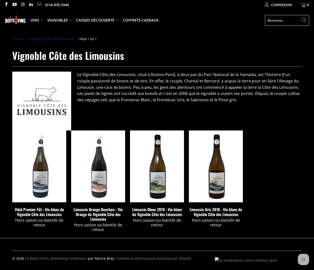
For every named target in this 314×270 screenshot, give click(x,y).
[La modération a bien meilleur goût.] (246, 260)
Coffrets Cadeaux (140, 20)
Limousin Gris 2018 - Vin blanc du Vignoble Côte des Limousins (216, 166)
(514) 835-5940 (57, 4)
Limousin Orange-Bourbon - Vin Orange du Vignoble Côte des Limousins (98, 166)
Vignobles (58, 20)
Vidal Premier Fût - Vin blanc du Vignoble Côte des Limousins (39, 166)
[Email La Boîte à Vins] (39, 4)
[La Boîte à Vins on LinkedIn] (30, 4)
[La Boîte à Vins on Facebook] (6, 4)
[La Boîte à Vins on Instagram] (22, 4)
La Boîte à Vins (37, 258)
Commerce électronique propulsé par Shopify (153, 258)
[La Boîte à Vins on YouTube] (14, 4)
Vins (35, 20)
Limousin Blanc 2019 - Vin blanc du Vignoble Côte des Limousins (157, 166)
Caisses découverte (95, 20)
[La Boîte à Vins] (15, 20)
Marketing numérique (69, 258)
